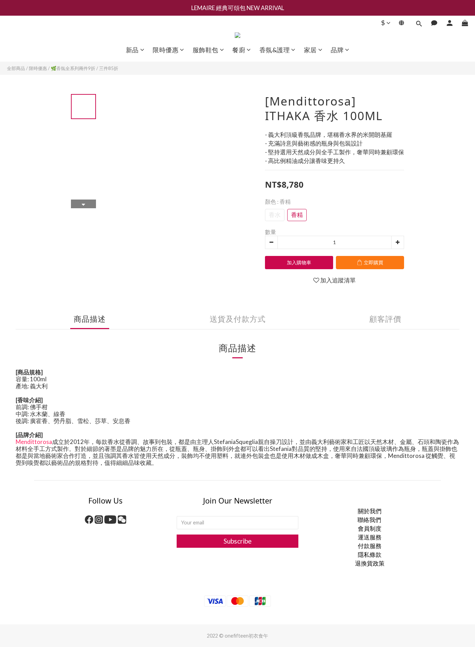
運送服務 (369, 537)
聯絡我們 (369, 519)
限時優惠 (38, 68)
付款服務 (369, 545)
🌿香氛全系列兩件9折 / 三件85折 (84, 68)
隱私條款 (369, 554)
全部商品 (16, 68)
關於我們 (369, 511)
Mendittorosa (34, 441)
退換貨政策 (370, 563)
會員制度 (369, 528)
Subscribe (238, 541)
